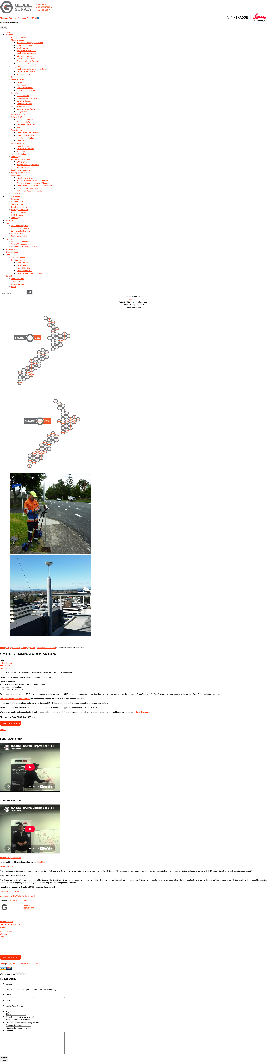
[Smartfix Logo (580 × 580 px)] (40, 388)
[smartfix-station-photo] (50, 635)
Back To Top (32, 963)
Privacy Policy (12, 963)
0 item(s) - (13, 18)
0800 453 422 (134, 299)
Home (2, 647)
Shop (8, 647)
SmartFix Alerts (6, 921)
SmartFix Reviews (7, 866)
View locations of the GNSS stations (15, 698)
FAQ (2, 936)
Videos (3, 729)
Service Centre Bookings (10, 924)
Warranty (3, 934)
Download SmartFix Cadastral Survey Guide (18, 896)
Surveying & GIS (28, 647)
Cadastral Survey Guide (9, 891)
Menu (3, 27)
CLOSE (4, 1060)
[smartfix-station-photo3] (50, 553)
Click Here (41, 862)
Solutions (16, 647)
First (34, 997)
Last (64, 997)
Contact (3, 926)
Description (4, 668)
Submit (4, 1058)
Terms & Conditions (8, 931)
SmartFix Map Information (10, 857)
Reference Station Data (46, 647)
